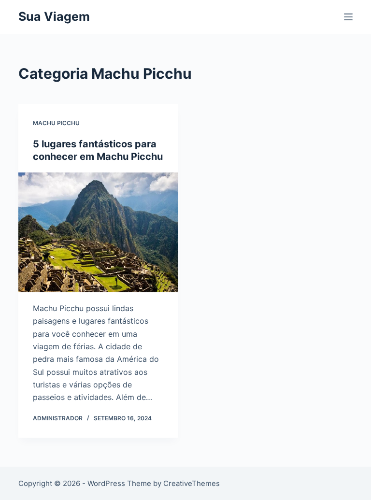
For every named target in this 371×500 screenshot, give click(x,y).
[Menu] (348, 17)
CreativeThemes (191, 483)
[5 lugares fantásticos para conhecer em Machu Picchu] (98, 232)
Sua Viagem (54, 16)
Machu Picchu (56, 123)
